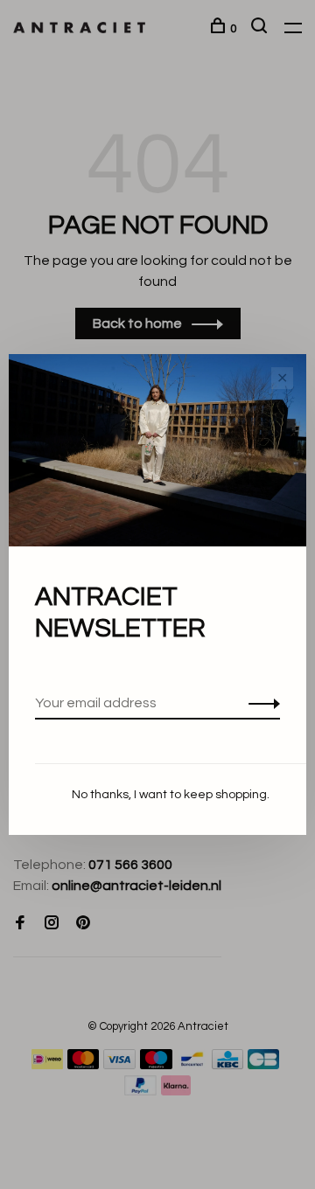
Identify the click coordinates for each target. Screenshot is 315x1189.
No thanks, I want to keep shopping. (171, 795)
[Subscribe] (259, 703)
